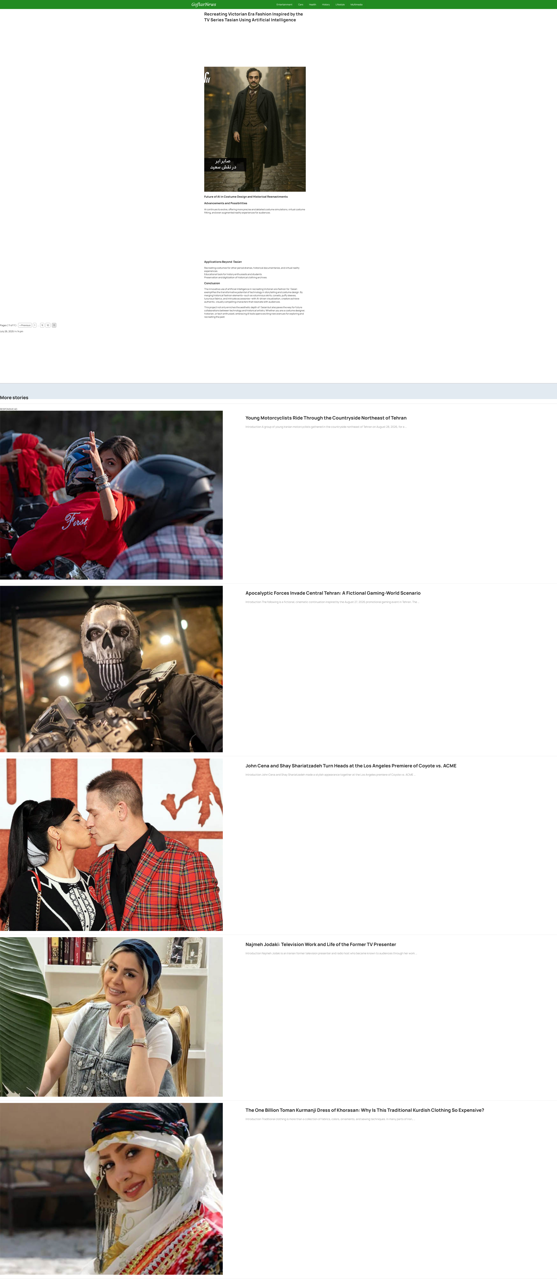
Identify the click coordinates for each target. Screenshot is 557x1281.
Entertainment (284, 4)
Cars (300, 4)
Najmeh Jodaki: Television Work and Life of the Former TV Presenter (321, 944)
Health (312, 4)
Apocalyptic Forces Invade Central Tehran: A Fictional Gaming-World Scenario (333, 593)
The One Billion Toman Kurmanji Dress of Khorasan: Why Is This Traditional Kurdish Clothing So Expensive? (365, 1110)
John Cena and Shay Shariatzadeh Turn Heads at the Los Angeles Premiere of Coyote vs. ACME (351, 765)
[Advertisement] (255, 45)
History (326, 4)
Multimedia (356, 4)
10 (48, 325)
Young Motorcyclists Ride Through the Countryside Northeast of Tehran (326, 418)
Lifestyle (340, 4)
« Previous (24, 325)
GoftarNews (203, 4)
